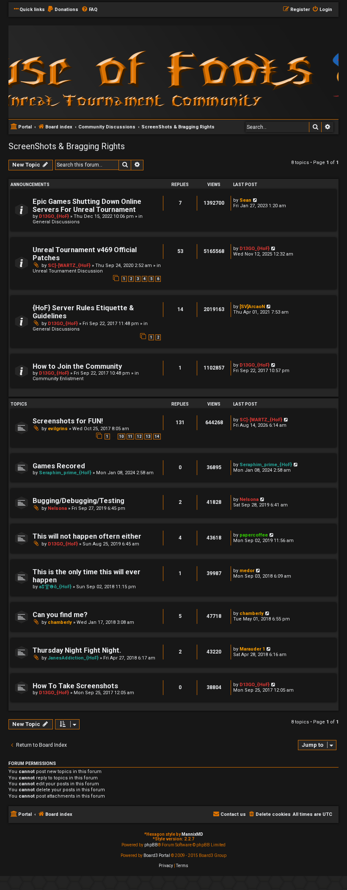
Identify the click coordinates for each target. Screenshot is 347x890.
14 (157, 436)
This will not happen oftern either (87, 536)
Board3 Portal (156, 855)
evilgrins (58, 428)
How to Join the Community (77, 366)
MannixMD (192, 834)
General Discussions (56, 222)
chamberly (60, 622)
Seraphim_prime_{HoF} (65, 473)
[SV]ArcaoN (252, 306)
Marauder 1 (252, 649)
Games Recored (59, 466)
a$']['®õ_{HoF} (55, 587)
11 (130, 436)
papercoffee (254, 535)
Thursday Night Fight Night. (77, 650)
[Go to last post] (255, 200)
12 (139, 436)
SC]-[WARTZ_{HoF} (69, 265)
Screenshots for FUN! (68, 421)
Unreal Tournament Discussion (68, 271)
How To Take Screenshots (75, 686)
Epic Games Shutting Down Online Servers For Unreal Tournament (87, 205)
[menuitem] (62, 10)
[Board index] (123, 71)
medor (247, 570)
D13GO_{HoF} (54, 216)
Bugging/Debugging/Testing (78, 501)
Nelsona (57, 508)
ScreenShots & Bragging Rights (66, 146)
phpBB (151, 845)
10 (121, 436)
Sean (245, 200)
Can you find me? (60, 615)
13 (148, 436)
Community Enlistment (58, 378)
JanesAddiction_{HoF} (73, 658)
